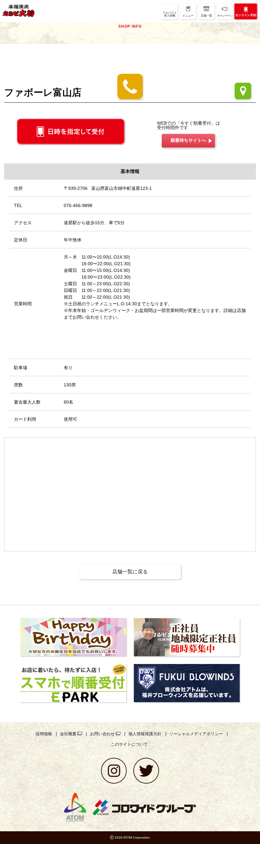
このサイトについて (129, 744)
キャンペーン (224, 15)
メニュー (188, 15)
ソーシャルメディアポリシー (196, 734)
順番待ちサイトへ (188, 140)
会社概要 (68, 734)
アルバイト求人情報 (170, 14)
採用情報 (44, 734)
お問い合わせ (102, 734)
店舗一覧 (206, 15)
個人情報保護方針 (144, 734)
